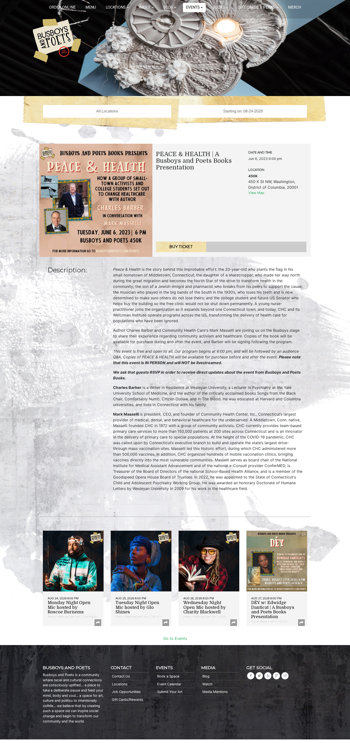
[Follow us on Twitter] (259, 675)
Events (193, 7)
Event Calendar (169, 684)
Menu (90, 7)
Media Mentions (215, 692)
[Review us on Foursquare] (276, 675)
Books (219, 7)
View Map (256, 193)
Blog (168, 7)
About (145, 7)
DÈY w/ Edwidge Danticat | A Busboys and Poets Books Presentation (272, 609)
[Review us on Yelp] (267, 675)
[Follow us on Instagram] (285, 675)
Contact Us (121, 676)
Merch (294, 7)
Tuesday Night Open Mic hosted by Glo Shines (137, 607)
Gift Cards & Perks (256, 7)
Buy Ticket (181, 246)
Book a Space (168, 676)
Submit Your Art (169, 692)
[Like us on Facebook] (250, 675)
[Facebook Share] (98, 622)
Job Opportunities (126, 692)
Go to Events (175, 638)
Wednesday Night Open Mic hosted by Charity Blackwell (204, 607)
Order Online (62, 7)
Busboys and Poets (57, 40)
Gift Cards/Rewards (127, 699)
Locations (116, 7)
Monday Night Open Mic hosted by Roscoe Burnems (69, 607)
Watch (207, 684)
